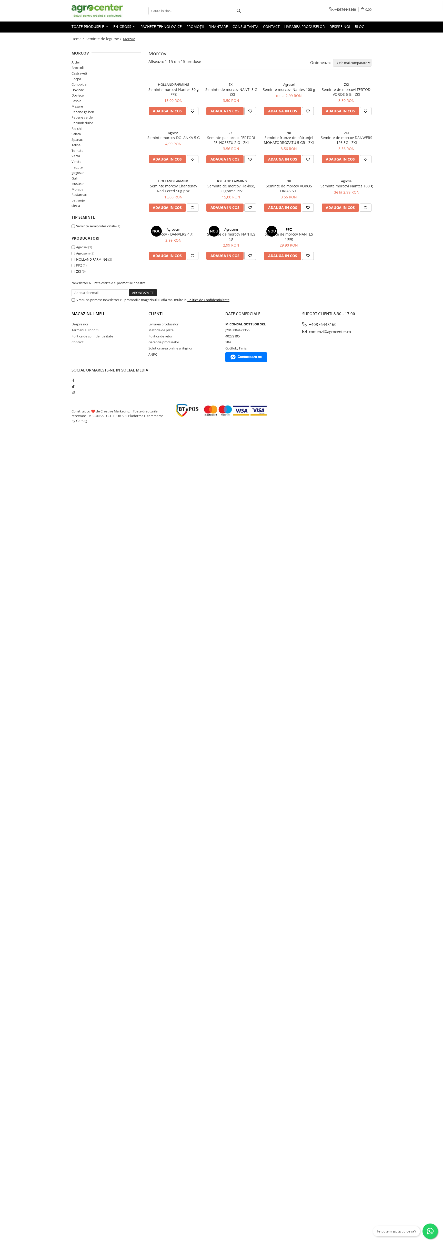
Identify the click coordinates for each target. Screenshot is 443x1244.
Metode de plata (161, 330)
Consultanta (245, 26)
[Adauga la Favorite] (192, 111)
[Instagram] (73, 392)
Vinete (76, 161)
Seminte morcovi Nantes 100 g (289, 89)
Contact (271, 26)
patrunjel (78, 200)
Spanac (77, 139)
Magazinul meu (88, 313)
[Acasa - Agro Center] (97, 11)
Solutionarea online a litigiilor (170, 348)
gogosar (78, 172)
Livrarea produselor (304, 26)
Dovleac (78, 90)
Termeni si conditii (85, 330)
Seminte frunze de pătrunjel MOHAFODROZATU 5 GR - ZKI (289, 140)
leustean (78, 183)
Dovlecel (78, 95)
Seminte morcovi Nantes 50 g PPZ (173, 92)
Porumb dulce (82, 123)
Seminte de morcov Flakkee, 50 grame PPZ (231, 188)
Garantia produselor (163, 342)
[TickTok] (73, 386)
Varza (76, 156)
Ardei (75, 62)
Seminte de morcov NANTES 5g (231, 236)
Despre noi (339, 26)
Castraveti (79, 73)
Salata (76, 134)
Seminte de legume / (104, 38)
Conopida (79, 84)
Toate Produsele (88, 26)
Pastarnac (79, 194)
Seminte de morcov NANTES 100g (289, 236)
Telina (76, 145)
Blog (359, 26)
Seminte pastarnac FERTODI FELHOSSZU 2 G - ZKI (231, 140)
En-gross (122, 26)
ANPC (152, 354)
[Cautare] (238, 11)
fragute (77, 167)
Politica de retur (160, 336)
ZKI (78, 271)
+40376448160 (322, 324)
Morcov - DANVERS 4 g (173, 234)
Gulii (75, 178)
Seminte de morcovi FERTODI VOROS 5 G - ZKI (346, 92)
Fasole (76, 101)
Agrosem (83, 253)
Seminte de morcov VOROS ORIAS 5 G (289, 188)
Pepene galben (83, 112)
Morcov (77, 189)
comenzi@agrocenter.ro (329, 331)
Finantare (218, 26)
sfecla (76, 205)
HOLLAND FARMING (91, 259)
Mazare (77, 106)
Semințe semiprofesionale (96, 226)
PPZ (79, 265)
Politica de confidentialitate (92, 336)
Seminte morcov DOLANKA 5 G (173, 137)
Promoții (195, 26)
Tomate (77, 150)
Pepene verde (82, 117)
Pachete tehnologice (161, 26)
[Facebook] (73, 380)
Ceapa (76, 79)
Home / (78, 38)
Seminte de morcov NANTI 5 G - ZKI (231, 92)
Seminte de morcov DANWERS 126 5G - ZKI (346, 140)
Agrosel (81, 247)
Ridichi (77, 128)
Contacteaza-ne (250, 357)
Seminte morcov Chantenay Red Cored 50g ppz (173, 188)
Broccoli (78, 67)
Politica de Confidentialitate (208, 299)
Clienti (155, 313)
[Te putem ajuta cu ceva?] (430, 1231)
